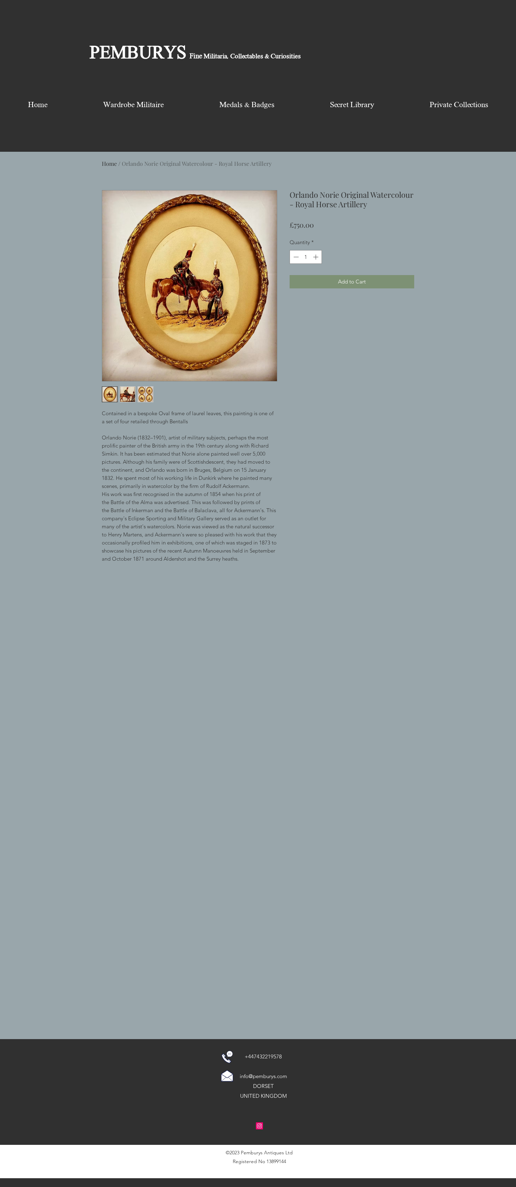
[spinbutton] (306, 256)
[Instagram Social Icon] (259, 1125)
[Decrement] (295, 256)
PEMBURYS (138, 54)
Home (109, 163)
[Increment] (316, 256)
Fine (196, 56)
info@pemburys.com (263, 1076)
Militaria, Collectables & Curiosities (251, 56)
